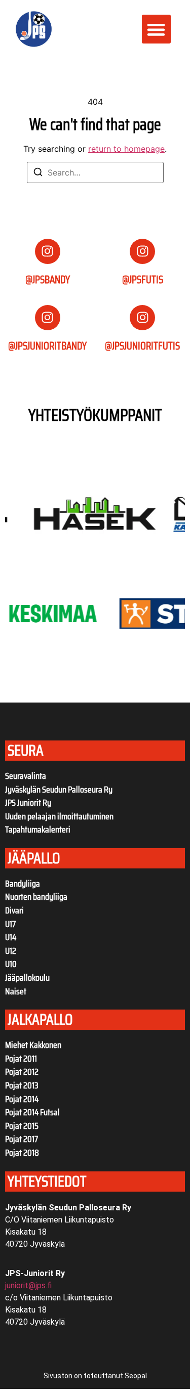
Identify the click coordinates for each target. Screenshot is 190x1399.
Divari (14, 910)
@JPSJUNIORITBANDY (47, 345)
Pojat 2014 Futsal (32, 1112)
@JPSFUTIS (142, 279)
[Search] (38, 173)
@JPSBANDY (47, 279)
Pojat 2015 (22, 1126)
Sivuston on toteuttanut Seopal (95, 1376)
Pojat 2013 (22, 1085)
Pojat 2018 (22, 1153)
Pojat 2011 (21, 1059)
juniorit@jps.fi (28, 1285)
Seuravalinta (25, 776)
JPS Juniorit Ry (28, 803)
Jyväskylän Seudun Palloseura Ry (58, 789)
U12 (10, 951)
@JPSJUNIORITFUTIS (142, 345)
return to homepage (126, 149)
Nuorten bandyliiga (36, 897)
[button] (156, 29)
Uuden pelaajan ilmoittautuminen (59, 816)
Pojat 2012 (22, 1072)
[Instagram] (47, 251)
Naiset (15, 991)
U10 (11, 964)
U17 (10, 924)
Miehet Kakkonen (33, 1045)
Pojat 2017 (21, 1139)
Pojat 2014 (22, 1099)
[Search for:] (95, 172)
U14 (10, 937)
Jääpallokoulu (27, 978)
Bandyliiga (22, 884)
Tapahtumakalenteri (37, 829)
